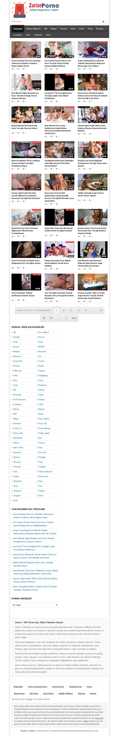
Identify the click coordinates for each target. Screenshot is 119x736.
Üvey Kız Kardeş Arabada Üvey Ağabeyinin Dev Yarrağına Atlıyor (26, 262)
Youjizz (41, 491)
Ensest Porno (58, 687)
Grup (90, 29)
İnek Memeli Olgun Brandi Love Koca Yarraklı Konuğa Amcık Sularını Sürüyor (25, 95)
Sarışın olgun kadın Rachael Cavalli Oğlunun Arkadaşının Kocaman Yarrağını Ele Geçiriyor (25, 195)
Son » (74, 318)
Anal (73, 29)
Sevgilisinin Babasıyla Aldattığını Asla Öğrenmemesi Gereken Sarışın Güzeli (59, 163)
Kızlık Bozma (19, 399)
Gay (15, 380)
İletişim (93, 693)
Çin (39, 356)
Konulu (99, 29)
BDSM (41, 347)
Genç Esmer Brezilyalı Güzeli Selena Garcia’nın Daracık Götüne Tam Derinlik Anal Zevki (93, 95)
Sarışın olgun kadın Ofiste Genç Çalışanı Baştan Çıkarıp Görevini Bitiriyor (92, 128)
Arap (40, 342)
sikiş (86, 721)
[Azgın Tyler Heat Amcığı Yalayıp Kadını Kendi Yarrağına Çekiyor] (59, 217)
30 (51, 318)
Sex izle (42, 452)
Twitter (16, 476)
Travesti (17, 467)
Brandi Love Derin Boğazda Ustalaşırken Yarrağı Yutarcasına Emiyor (92, 163)
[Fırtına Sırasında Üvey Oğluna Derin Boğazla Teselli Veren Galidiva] (59, 249)
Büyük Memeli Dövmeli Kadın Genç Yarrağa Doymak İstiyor (24, 127)
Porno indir (18, 433)
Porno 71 (17, 428)
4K (14, 332)
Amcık (41, 337)
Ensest (63, 29)
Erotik (41, 366)
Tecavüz (17, 462)
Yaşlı (15, 486)
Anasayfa (17, 29)
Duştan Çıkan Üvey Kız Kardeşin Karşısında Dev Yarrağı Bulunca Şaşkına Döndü (92, 231)
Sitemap (81, 693)
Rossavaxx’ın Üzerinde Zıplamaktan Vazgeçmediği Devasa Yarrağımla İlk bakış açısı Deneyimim (59, 197)
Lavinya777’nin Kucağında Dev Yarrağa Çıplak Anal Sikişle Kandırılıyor (58, 95)
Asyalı (16, 347)
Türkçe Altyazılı (33, 29)
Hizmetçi (17, 395)
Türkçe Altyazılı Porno (37, 687)
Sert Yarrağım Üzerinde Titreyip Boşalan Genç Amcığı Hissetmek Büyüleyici (59, 295)
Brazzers (17, 356)
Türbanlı (38, 35)
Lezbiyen (17, 35)
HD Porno (34, 693)
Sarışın (41, 443)
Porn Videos (43, 419)
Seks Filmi (18, 447)
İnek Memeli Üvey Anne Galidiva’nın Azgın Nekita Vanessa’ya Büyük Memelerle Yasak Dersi (58, 129)
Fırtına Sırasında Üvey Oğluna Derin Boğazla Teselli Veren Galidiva (58, 263)
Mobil (40, 414)
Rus (40, 438)
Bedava (16, 351)
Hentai (41, 390)
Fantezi (41, 371)
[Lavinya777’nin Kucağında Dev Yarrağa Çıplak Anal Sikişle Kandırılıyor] (59, 82)
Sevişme (17, 452)
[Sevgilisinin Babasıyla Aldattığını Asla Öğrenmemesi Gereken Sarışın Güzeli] (59, 150)
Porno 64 (42, 423)
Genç (40, 380)
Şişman (16, 457)
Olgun (54, 29)
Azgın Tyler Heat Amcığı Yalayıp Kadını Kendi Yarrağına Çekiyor (59, 229)
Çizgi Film (17, 361)
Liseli (81, 29)
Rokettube (17, 438)
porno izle (99, 718)
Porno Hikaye (44, 428)
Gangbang (43, 375)
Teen (28, 35)
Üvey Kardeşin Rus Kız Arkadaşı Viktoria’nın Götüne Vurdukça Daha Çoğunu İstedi (25, 63)
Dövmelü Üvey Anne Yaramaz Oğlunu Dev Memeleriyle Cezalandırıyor (24, 231)
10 (101, 310)
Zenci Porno (48, 693)
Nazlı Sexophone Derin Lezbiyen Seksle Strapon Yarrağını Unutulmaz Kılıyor (25, 163)
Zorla (15, 500)
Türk (15, 471)
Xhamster (17, 481)
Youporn (17, 495)
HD (45, 29)
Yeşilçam (17, 491)
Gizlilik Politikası (66, 693)
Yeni (40, 486)
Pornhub (17, 423)
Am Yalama (43, 332)
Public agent (44, 433)
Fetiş (15, 375)
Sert (40, 447)
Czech (41, 361)
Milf (15, 414)
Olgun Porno (19, 693)
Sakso (16, 443)
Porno (89, 687)
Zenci (48, 35)
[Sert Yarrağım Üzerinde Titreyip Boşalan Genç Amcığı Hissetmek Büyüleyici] (59, 282)
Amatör (16, 337)
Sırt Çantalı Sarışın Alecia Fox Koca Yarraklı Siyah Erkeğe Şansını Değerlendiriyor (58, 63)
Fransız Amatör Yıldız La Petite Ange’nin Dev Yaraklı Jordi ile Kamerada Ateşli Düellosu (91, 295)
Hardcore (42, 385)
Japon (41, 395)
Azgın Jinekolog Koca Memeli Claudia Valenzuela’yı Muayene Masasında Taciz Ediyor (91, 63)
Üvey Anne (43, 476)
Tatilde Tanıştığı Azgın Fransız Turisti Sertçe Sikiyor (91, 194)
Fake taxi (17, 371)
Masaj (16, 409)
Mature (41, 409)
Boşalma (42, 351)
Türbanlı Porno (75, 687)
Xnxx (40, 481)
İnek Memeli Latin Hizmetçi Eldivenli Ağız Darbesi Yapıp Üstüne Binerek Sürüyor (90, 263)
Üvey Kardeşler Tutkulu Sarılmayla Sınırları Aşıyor (23, 294)
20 (44, 318)
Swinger (42, 457)
